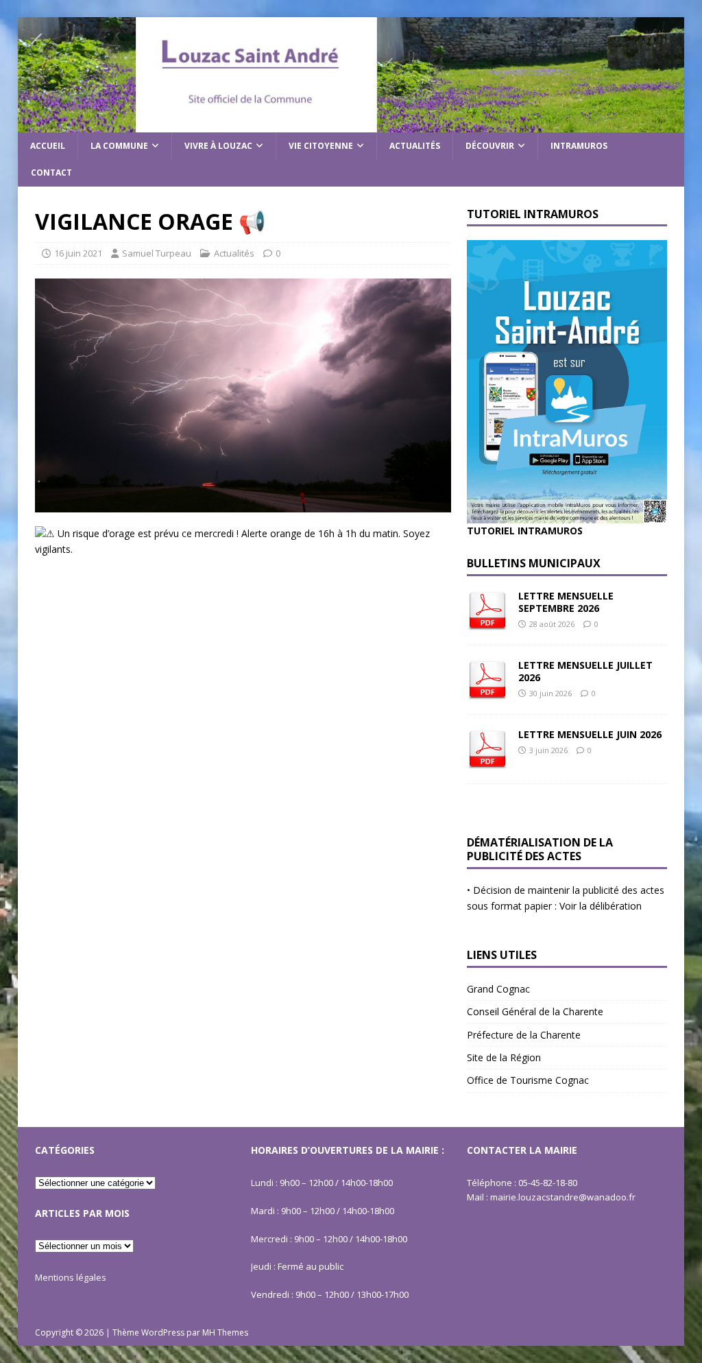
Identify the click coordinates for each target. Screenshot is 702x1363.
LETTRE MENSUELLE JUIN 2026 (590, 734)
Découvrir (489, 146)
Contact (51, 172)
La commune (119, 146)
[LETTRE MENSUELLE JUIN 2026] (487, 761)
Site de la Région (504, 1057)
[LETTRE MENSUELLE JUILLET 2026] (487, 691)
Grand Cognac (498, 988)
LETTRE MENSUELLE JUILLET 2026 (585, 671)
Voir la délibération (600, 905)
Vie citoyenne (321, 146)
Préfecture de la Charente (524, 1034)
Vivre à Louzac (218, 146)
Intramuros (578, 146)
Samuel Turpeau (156, 253)
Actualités (414, 146)
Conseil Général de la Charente (535, 1011)
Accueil (47, 146)
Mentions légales (70, 1277)
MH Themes (225, 1332)
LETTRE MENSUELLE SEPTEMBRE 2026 (566, 602)
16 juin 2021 (78, 253)
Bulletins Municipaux (534, 563)
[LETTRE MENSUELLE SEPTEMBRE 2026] (487, 622)
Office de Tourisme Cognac (528, 1080)
